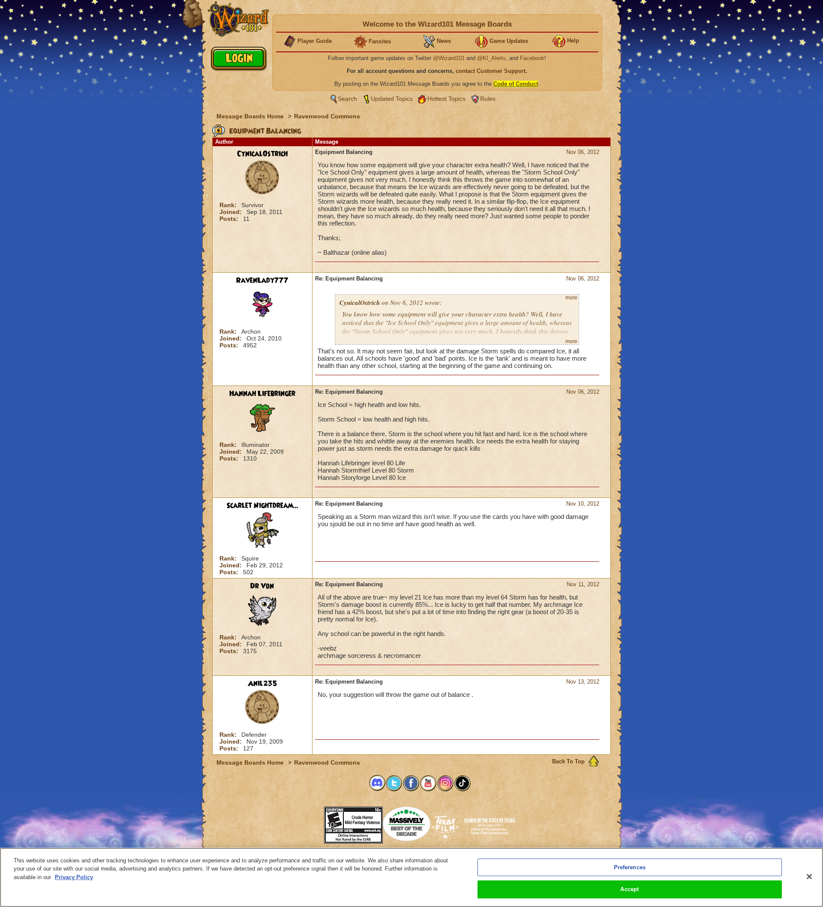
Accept (629, 889)
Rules (488, 98)
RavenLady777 (262, 280)
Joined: (231, 211)
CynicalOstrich (262, 154)
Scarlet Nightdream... (262, 505)
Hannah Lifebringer (262, 394)
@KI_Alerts (491, 58)
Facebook (532, 58)
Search (347, 98)
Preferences (630, 867)
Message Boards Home (250, 116)
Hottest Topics (446, 98)
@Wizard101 (449, 58)
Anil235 (262, 683)
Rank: (228, 205)
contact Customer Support (491, 71)
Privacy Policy (74, 877)
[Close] (809, 876)
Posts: (229, 218)
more (571, 298)
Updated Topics (392, 98)
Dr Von (262, 586)
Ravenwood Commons (327, 116)
